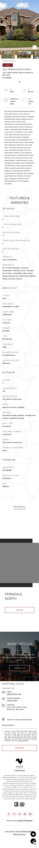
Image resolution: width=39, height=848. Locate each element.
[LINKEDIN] (20, 814)
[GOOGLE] (25, 814)
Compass (14, 777)
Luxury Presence (24, 820)
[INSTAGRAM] (14, 814)
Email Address (8, 725)
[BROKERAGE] (30, 814)
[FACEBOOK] (9, 814)
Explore (19, 610)
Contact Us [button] (19, 668)
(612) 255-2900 (12, 700)
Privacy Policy (23, 740)
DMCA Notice (19, 834)
